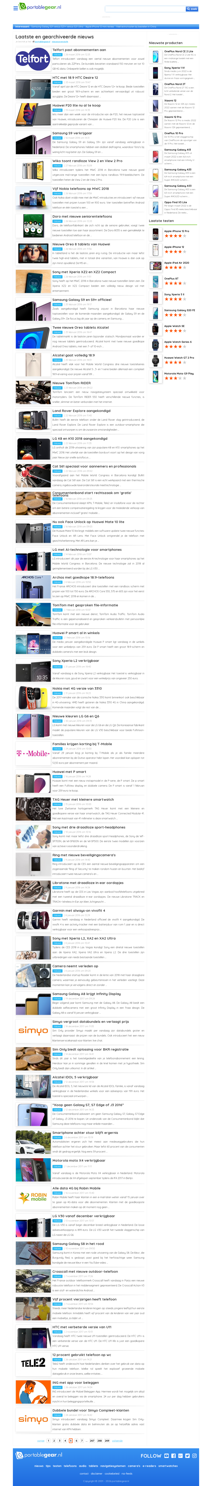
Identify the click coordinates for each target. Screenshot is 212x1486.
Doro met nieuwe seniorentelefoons (82, 216)
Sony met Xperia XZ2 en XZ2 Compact (84, 272)
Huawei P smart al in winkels (76, 633)
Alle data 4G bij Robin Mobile (76, 1188)
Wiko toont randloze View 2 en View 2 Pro (87, 161)
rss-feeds (127, 1473)
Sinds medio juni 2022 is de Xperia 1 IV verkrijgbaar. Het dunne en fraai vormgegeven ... (179, 73)
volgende (117, 1440)
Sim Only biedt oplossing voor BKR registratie (90, 1049)
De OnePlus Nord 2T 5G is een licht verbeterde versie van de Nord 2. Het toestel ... (179, 89)
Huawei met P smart (69, 772)
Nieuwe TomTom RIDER (71, 383)
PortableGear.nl (42, 41)
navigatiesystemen (113, 1466)
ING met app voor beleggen (75, 1382)
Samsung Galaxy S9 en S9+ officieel (81, 300)
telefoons (70, 1466)
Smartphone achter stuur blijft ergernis (85, 1132)
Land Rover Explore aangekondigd (81, 411)
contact (84, 1473)
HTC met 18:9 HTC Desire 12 (75, 77)
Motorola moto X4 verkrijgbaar (79, 1160)
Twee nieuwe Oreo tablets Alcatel (80, 327)
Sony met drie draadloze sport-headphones (88, 827)
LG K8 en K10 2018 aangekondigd (79, 438)
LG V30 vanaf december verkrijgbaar (83, 1216)
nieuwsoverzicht (60, 41)
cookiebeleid (112, 1473)
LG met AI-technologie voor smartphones (87, 549)
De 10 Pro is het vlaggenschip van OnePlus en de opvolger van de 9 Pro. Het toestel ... (180, 138)
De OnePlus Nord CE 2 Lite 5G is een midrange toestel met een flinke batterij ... (180, 56)
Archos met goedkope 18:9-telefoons (83, 577)
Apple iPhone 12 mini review (100, 26)
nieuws (57, 54)
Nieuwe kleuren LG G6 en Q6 (75, 716)
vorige (40, 1440)
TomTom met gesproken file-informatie (85, 605)
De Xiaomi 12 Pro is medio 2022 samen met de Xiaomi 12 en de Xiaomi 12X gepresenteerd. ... (180, 122)
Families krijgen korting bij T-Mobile (82, 744)
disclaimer (96, 1473)
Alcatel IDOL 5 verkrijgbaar (75, 1077)
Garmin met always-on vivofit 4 (78, 910)
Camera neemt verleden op (75, 966)
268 (99, 1440)
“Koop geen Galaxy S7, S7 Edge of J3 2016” (88, 1105)
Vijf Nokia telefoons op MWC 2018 (80, 188)
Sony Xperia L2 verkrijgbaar (75, 660)
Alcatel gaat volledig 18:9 (73, 355)
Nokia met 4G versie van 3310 (77, 688)
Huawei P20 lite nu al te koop (76, 105)
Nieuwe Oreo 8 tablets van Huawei (81, 244)
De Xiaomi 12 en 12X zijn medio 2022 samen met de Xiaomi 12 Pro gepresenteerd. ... (179, 105)
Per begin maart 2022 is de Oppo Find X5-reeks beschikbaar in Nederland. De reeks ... (180, 207)
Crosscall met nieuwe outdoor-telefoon (85, 1271)
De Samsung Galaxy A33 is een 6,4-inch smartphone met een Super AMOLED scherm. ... (179, 174)
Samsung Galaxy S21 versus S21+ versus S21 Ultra (57, 26)
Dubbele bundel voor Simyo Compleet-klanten (90, 1410)
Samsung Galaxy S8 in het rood (78, 1244)
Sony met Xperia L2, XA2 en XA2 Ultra (84, 938)
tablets (93, 1466)
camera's (134, 1466)
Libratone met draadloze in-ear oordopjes (88, 883)
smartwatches (168, 1466)
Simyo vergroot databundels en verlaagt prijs (90, 1021)
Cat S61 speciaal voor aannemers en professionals (94, 466)
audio (82, 1466)
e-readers (149, 1466)
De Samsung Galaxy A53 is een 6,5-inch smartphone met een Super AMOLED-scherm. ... (179, 191)
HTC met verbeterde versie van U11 (81, 1327)
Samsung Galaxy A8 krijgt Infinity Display (86, 994)
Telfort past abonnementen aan (79, 50)
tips (48, 1466)
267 (92, 1440)
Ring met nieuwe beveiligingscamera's (84, 855)
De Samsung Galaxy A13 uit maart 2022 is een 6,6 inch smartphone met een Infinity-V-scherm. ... (179, 156)
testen (57, 1466)
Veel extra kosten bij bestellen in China (136, 26)
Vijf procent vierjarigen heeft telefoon (84, 1299)
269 (107, 1440)
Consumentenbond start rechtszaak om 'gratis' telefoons (91, 494)
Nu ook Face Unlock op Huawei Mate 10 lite (88, 522)
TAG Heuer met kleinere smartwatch (83, 799)
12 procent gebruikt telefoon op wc (81, 1355)
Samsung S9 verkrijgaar (72, 133)
